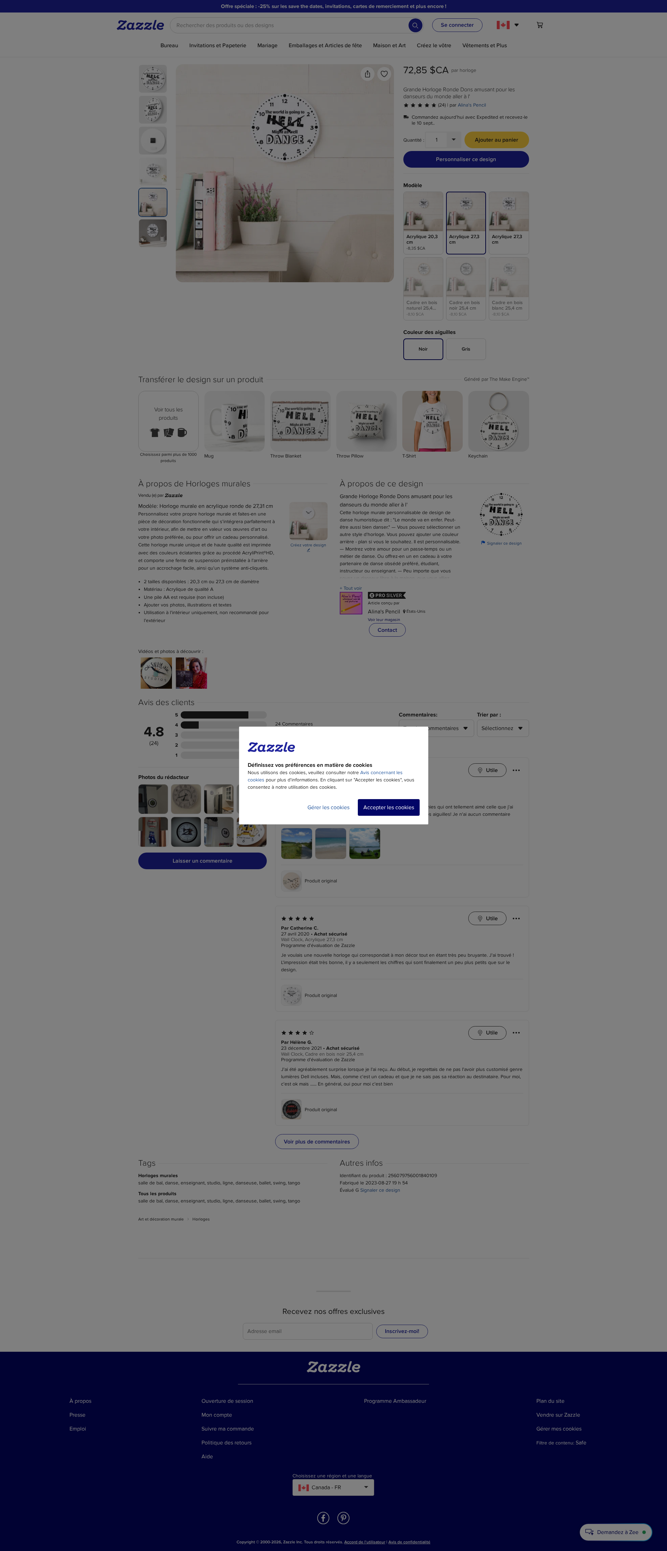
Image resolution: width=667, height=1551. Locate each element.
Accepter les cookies (388, 807)
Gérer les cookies (328, 807)
